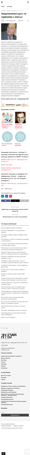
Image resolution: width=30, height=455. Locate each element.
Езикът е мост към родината (8, 317)
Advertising (4, 368)
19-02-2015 (20, 20)
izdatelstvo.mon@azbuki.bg (12, 168)
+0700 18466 (4, 345)
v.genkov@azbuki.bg (10, 20)
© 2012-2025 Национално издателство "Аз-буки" (11, 428)
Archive (3, 379)
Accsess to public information (7, 424)
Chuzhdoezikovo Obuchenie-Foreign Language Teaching (13, 402)
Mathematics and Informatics (8, 392)
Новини (8, 10)
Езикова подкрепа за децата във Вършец (11, 227)
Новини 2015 (14, 10)
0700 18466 (8, 164)
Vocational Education (6, 397)
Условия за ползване (6, 425)
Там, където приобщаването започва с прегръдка (13, 310)
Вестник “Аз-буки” (6, 375)
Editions (9, 6)
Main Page (3, 10)
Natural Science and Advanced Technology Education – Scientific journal (12, 395)
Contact (3, 362)
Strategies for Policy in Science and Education (13, 386)
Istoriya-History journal (7, 399)
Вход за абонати (5, 358)
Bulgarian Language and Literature (10, 388)
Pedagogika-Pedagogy (7, 390)
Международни (8, 188)
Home (2, 6)
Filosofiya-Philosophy (7, 404)
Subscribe (3, 364)
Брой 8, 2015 (21, 10)
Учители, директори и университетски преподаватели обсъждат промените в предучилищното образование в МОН (14, 293)
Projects (3, 366)
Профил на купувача (18, 425)
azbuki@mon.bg (5, 170)
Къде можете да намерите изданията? (11, 356)
